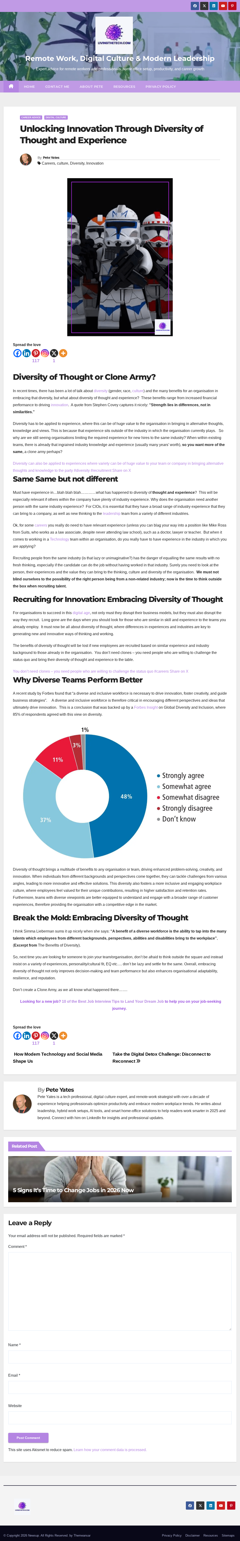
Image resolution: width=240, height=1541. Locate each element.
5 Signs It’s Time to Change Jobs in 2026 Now (73, 1190)
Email (14, 1375)
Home (29, 87)
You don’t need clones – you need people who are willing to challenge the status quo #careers (91, 671)
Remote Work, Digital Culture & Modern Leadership (120, 58)
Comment (17, 1247)
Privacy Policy (161, 87)
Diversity (77, 163)
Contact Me (57, 87)
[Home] (11, 86)
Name (14, 1345)
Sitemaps (228, 1535)
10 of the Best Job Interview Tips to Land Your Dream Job (113, 1001)
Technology (59, 539)
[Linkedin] (26, 353)
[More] (63, 353)
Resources (124, 87)
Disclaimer (192, 1535)
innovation (59, 405)
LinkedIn (94, 1118)
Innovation (95, 163)
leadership (111, 514)
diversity (101, 391)
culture (62, 163)
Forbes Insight (146, 707)
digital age (81, 613)
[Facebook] (17, 353)
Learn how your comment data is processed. (110, 1450)
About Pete (91, 87)
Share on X (121, 470)
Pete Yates (51, 157)
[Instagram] (45, 353)
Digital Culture (56, 117)
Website (15, 1406)
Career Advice (31, 117)
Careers (48, 163)
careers (41, 525)
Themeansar (82, 1535)
